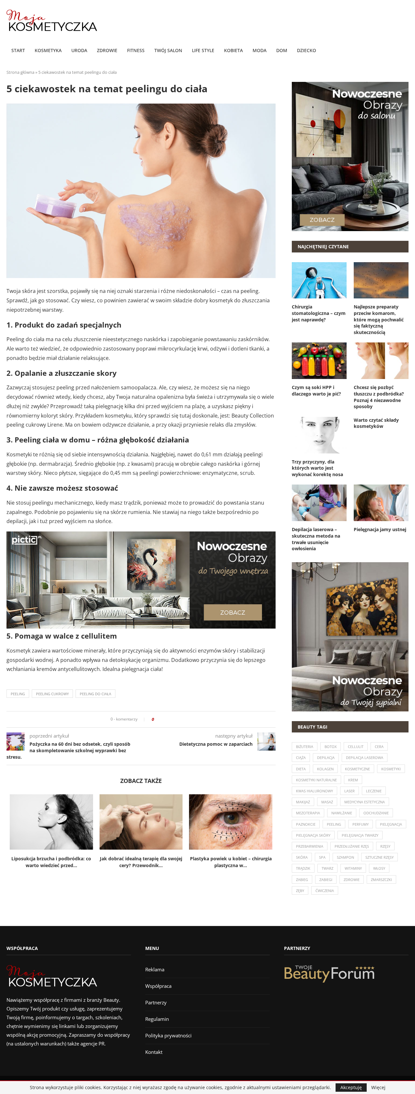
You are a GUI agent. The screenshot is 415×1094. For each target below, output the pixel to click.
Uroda (79, 50)
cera (379, 746)
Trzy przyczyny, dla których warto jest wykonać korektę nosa (317, 468)
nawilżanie (341, 812)
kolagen (325, 768)
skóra (302, 857)
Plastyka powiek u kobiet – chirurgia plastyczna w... (231, 861)
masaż (327, 801)
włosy (379, 868)
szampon (345, 857)
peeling (18, 693)
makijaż (303, 801)
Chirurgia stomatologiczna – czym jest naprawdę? (319, 313)
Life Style (203, 50)
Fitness (136, 50)
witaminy (353, 868)
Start (18, 50)
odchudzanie (376, 812)
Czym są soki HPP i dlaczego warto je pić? (316, 390)
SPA (322, 857)
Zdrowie (107, 50)
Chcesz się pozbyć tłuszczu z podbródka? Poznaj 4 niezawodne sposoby (379, 396)
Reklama (154, 969)
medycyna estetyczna (364, 801)
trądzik (303, 868)
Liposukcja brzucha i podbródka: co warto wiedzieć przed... (51, 861)
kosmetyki (391, 768)
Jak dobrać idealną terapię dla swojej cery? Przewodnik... (141, 861)
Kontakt (153, 1052)
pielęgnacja (391, 824)
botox (331, 746)
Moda (260, 50)
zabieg (302, 879)
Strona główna (20, 72)
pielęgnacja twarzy (360, 835)
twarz (327, 868)
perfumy (360, 824)
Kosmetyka (48, 50)
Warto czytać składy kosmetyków (376, 423)
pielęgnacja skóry (313, 835)
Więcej (378, 1087)
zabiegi (325, 879)
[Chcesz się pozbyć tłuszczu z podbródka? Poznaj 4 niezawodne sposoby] (381, 360)
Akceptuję (351, 1087)
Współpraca (158, 986)
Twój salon (168, 50)
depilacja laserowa (364, 757)
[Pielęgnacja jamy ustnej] (381, 503)
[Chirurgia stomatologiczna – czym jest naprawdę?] (319, 280)
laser (349, 790)
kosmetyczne (357, 768)
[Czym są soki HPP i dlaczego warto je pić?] (319, 360)
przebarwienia (309, 846)
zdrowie (352, 879)
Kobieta (233, 50)
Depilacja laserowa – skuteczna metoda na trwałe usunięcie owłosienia (316, 539)
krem (353, 779)
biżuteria (304, 746)
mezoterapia (308, 812)
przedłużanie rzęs (352, 846)
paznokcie (305, 824)
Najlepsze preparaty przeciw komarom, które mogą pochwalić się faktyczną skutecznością (379, 319)
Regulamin (157, 1019)
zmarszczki (381, 879)
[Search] (405, 50)
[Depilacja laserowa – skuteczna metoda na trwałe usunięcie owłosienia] (319, 503)
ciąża (301, 757)
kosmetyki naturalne (316, 779)
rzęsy (385, 846)
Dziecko (306, 50)
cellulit (355, 746)
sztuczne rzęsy (379, 857)
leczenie (374, 790)
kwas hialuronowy (314, 790)
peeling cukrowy (52, 693)
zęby (300, 890)
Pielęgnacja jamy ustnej (380, 529)
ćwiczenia (324, 890)
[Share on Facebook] (161, 719)
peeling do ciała (95, 693)
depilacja (326, 757)
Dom (281, 50)
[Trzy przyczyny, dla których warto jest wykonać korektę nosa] (319, 435)
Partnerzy (156, 1002)
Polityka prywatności (168, 1035)
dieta (301, 768)
